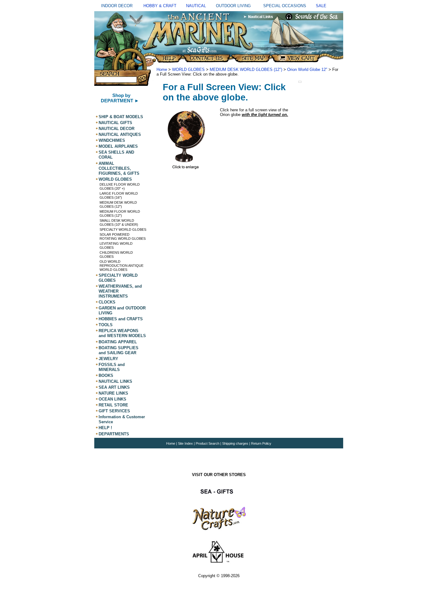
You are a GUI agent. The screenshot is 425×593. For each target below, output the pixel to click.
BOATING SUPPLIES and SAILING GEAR (118, 350)
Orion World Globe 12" (307, 69)
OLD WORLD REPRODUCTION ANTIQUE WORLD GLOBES (121, 265)
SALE (321, 5)
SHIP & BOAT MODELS (121, 116)
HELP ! (105, 428)
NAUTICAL (196, 5)
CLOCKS (107, 302)
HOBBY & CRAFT (159, 5)
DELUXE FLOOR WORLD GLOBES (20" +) (120, 186)
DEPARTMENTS (114, 434)
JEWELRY (108, 358)
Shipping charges (235, 443)
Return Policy (261, 443)
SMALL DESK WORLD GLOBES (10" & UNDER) (119, 222)
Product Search (207, 443)
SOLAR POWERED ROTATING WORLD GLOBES (123, 236)
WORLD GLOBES (115, 179)
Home (161, 69)
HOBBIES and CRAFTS (121, 319)
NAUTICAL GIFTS (115, 122)
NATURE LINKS (113, 393)
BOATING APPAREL (118, 342)
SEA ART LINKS (114, 387)
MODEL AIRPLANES (118, 146)
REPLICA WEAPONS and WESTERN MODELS (122, 333)
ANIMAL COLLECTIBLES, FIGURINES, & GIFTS (119, 168)
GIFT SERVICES (114, 411)
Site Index (185, 443)
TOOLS (106, 324)
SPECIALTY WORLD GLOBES (123, 229)
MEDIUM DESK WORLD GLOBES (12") (118, 204)
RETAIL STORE (113, 405)
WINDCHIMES (112, 140)
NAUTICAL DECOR (116, 128)
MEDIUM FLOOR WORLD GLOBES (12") (120, 213)
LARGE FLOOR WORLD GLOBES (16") (119, 195)
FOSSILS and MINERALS (112, 367)
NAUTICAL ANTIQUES (120, 134)
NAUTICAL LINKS (115, 381)
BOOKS (106, 375)
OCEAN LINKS (112, 399)
